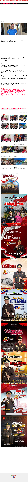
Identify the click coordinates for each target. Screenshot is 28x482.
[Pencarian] (26, 2)
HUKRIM (2, 17)
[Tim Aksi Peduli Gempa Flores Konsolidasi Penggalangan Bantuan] (14, 125)
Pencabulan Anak (24, 108)
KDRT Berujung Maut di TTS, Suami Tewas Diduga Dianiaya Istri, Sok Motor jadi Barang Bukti (12, 89)
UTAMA (4, 17)
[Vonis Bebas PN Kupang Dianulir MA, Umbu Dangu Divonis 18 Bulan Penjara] (5, 125)
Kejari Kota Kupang (13, 108)
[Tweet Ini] (21, 112)
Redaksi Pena (4, 21)
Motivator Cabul (19, 108)
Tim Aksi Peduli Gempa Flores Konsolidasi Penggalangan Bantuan (9, 93)
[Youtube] (14, 477)
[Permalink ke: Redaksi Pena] (1, 21)
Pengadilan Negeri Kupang (5, 109)
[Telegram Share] (24, 112)
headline (3, 108)
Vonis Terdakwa (16, 109)
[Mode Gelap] (25, 2)
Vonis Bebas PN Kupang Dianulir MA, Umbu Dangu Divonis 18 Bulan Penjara (10, 92)
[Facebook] (13, 477)
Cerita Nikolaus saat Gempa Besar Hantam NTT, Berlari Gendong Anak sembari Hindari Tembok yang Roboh (13, 95)
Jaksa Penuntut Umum (7, 108)
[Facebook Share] (20, 112)
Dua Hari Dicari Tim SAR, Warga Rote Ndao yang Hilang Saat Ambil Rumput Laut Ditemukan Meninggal (13, 90)
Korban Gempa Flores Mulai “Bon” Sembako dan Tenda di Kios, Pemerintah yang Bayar (12, 91)
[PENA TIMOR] (4, 2)
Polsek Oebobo (11, 109)
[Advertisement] (14, 9)
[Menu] (1, 2)
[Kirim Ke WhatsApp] (26, 112)
